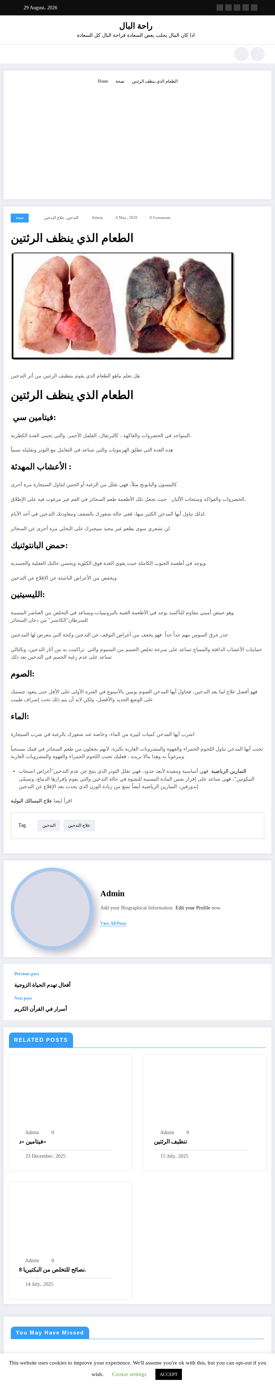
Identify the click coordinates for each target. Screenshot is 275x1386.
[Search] (241, 54)
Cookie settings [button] (129, 1374)
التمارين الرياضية (228, 771)
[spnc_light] (257, 54)
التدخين (72, 218)
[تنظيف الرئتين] (197, 1093)
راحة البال (136, 25)
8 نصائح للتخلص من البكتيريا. (52, 1270)
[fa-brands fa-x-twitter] (228, 7)
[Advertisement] (137, 138)
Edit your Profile (192, 908)
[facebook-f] (220, 7)
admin (97, 218)
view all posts (113, 923)
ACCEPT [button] (169, 1374)
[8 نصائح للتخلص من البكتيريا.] (70, 1221)
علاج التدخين (54, 218)
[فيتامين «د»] (65, 1093)
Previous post (26, 973)
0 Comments (160, 218)
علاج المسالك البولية (32, 801)
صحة (20, 218)
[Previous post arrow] (258, 980)
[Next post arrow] (258, 1008)
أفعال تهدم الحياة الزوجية (42, 985)
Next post (23, 998)
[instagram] (245, 7)
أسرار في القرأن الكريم (40, 1009)
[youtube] (254, 7)
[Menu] (13, 54)
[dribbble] (237, 7)
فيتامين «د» (32, 1141)
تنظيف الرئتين (170, 1141)
